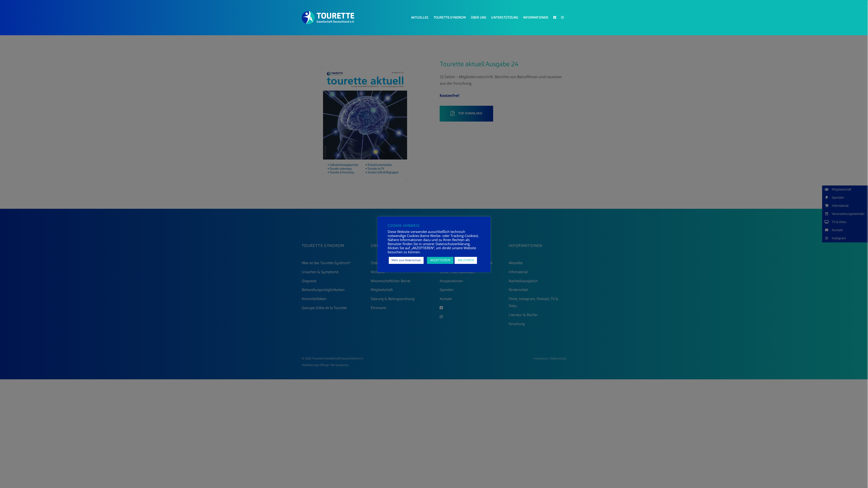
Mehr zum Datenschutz (406, 260)
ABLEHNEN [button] (466, 260)
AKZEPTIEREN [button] (440, 260)
